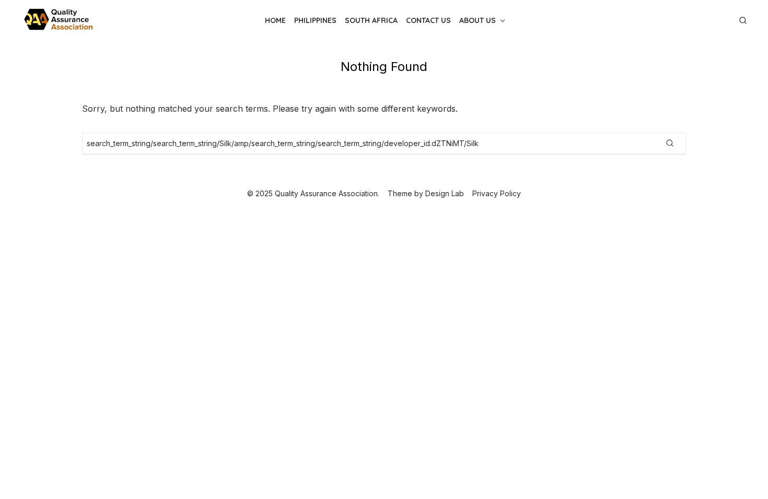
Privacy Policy (496, 193)
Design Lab (444, 193)
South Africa (371, 20)
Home (275, 20)
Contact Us (428, 20)
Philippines (315, 20)
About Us (477, 20)
